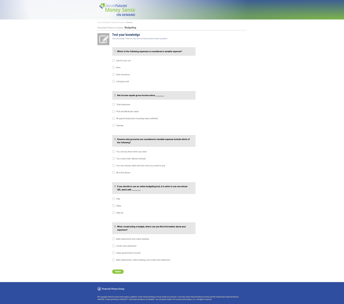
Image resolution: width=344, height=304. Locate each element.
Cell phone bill (122, 81)
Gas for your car (123, 60)
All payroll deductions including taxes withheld (137, 118)
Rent (118, 67)
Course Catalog (103, 22)
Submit (118, 271)
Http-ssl (119, 213)
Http (118, 199)
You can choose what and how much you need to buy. (140, 165)
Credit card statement (126, 246)
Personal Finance (117, 22)
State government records (128, 253)
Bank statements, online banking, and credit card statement (143, 260)
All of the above (123, 172)
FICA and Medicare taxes (127, 111)
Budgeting (116, 27)
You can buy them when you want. (131, 151)
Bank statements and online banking (132, 239)
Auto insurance (123, 74)
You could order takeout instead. (131, 158)
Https (118, 206)
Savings (119, 125)
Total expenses (123, 104)
